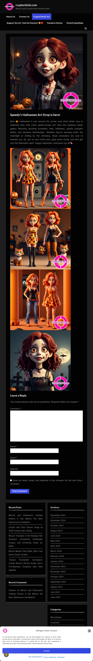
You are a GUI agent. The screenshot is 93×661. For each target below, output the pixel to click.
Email (13, 457)
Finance (12, 590)
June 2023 (55, 597)
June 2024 (55, 536)
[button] (89, 630)
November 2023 (58, 571)
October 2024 (56, 525)
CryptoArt (55, 622)
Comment (15, 408)
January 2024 (56, 561)
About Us (10, 16)
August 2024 (56, 530)
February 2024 (57, 556)
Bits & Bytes (55, 617)
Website (14, 469)
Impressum (61, 657)
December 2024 (57, 515)
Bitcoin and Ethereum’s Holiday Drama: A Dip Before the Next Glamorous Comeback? (26, 518)
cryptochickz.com (26, 5)
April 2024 (55, 546)
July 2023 (55, 592)
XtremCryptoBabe (74, 23)
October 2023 (56, 576)
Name (14, 446)
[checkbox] (6, 654)
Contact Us (24, 16)
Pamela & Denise (54, 23)
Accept (47, 651)
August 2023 (56, 587)
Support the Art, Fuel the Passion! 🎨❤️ (25, 23)
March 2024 (56, 551)
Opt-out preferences (35, 656)
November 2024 (58, 520)
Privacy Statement (49, 657)
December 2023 (57, 566)
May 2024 (55, 541)
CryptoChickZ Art (41, 16)
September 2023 (58, 582)
